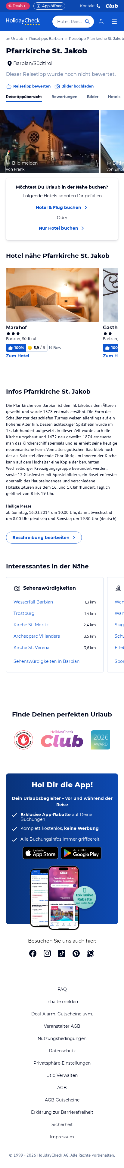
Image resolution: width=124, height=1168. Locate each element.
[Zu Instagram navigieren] (47, 954)
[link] (101, 22)
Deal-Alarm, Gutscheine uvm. (62, 1014)
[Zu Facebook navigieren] (33, 954)
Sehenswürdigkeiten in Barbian (46, 661)
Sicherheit (62, 1124)
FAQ (62, 989)
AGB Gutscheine (62, 1100)
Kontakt (87, 6)
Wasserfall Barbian (33, 602)
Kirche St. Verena (31, 647)
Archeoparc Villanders (37, 636)
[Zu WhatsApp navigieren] (90, 954)
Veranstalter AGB (62, 1026)
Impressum (62, 1137)
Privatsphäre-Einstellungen (62, 1063)
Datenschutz (62, 1050)
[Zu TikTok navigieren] (62, 954)
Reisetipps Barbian (46, 38)
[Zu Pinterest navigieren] (76, 954)
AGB (62, 1087)
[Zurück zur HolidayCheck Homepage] (23, 21)
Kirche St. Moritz (31, 624)
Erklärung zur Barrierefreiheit (62, 1112)
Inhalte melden (62, 1001)
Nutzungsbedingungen (62, 1038)
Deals (15, 6)
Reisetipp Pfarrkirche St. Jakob (96, 38)
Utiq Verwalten (62, 1075)
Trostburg (24, 613)
